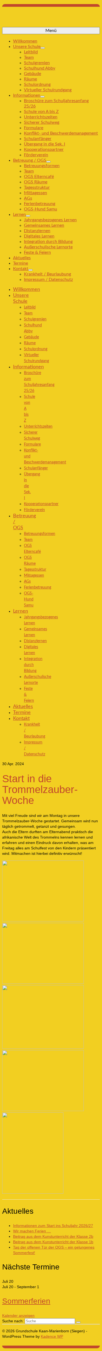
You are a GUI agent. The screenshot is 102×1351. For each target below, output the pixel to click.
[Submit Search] (78, 1322)
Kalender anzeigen (18, 1315)
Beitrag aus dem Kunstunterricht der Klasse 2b (53, 1236)
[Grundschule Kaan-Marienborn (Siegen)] (51, 19)
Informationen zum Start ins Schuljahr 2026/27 (53, 1225)
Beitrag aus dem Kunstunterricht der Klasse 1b (53, 1242)
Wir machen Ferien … (32, 1231)
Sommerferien (26, 1301)
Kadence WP (52, 1336)
